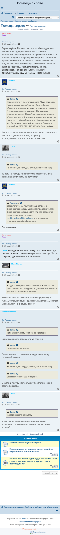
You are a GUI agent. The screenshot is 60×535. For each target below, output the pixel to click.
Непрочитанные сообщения (26, 21)
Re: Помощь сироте (10, 89)
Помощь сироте (13, 25)
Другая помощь (38, 26)
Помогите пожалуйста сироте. (26, 442)
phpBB (24, 519)
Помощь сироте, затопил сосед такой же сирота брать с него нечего (31, 450)
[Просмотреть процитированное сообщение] (17, 98)
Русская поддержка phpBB (30, 522)
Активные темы (7, 21)
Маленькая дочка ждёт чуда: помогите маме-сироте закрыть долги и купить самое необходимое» (34, 461)
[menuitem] (13, 17)
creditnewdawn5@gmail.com (20, 218)
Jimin (12, 99)
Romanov (14, 203)
